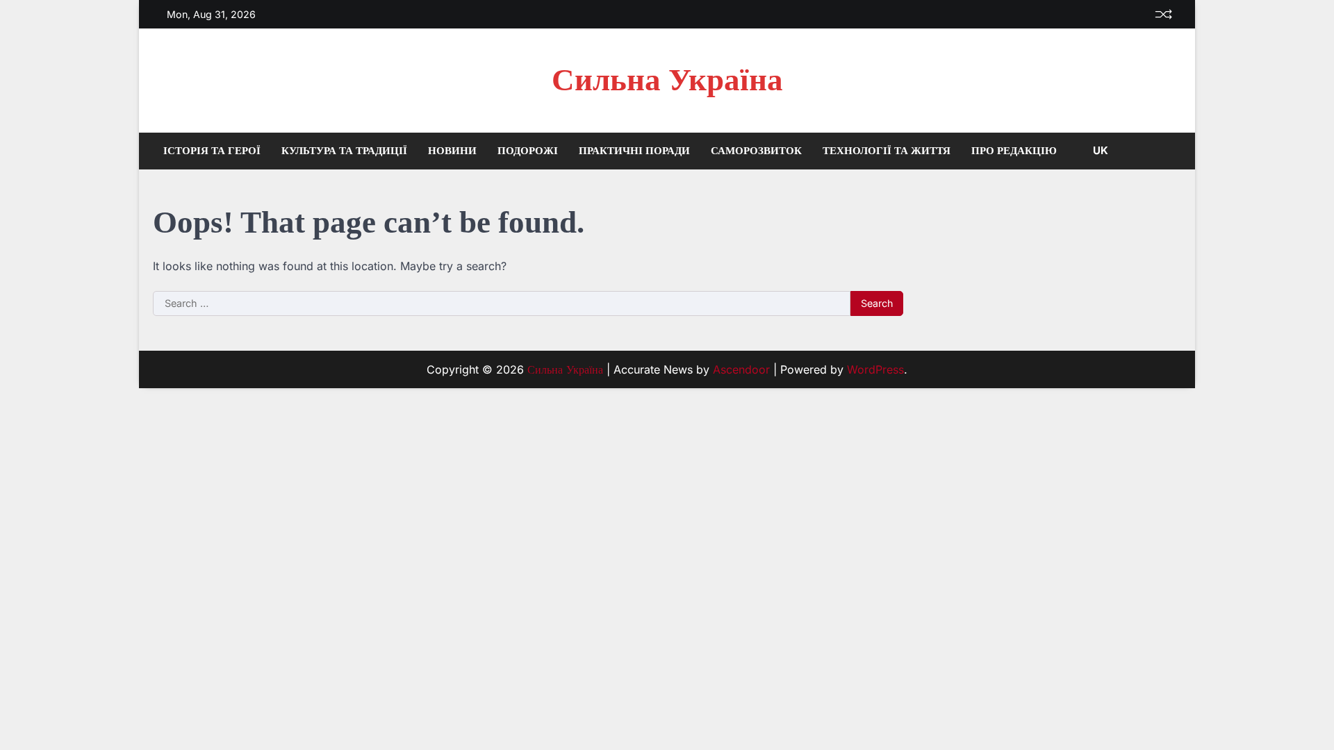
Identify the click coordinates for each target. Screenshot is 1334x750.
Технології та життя (886, 150)
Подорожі (527, 150)
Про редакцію (1014, 150)
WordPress (875, 369)
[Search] (1170, 150)
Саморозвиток (756, 150)
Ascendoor (741, 369)
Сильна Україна (667, 79)
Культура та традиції (344, 150)
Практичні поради (634, 150)
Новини (452, 150)
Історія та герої (212, 150)
